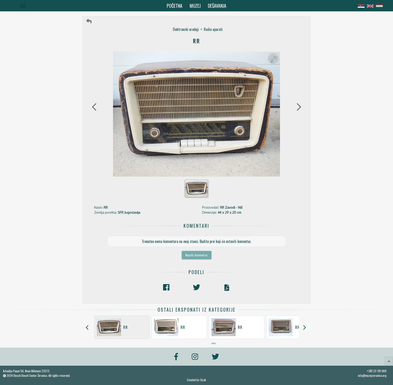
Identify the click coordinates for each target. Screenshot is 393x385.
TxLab (203, 380)
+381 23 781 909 (376, 371)
